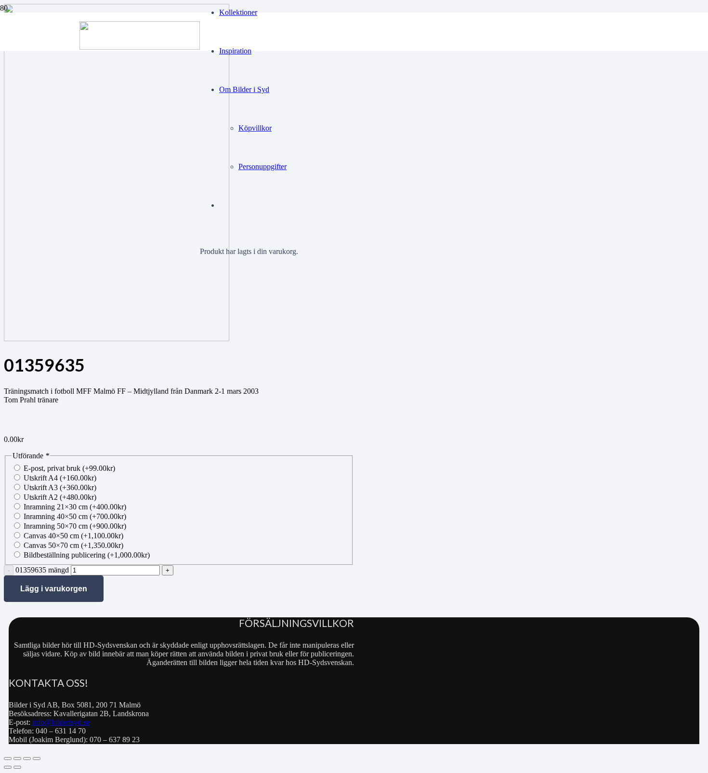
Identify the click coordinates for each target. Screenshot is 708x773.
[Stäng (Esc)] (36, 758)
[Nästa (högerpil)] (17, 767)
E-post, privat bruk (69, 468)
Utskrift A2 (60, 497)
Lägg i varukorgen (53, 589)
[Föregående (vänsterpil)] (8, 767)
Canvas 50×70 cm (73, 545)
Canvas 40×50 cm (73, 536)
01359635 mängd (42, 570)
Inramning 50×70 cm (75, 526)
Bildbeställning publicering (87, 555)
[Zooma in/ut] (8, 758)
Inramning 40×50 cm (75, 516)
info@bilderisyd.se (61, 722)
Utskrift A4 (60, 478)
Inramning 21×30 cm (75, 507)
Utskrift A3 (60, 487)
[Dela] (27, 758)
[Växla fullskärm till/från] (17, 758)
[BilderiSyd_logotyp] (139, 47)
